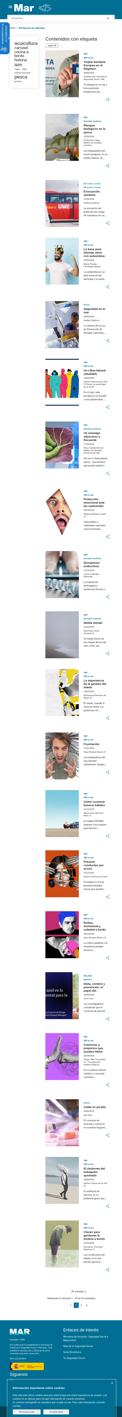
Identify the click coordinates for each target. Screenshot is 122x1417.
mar (24, 69)
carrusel (21, 48)
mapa (17, 69)
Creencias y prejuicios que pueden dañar (93, 1048)
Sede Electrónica (72, 1352)
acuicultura (26, 43)
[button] (107, 99)
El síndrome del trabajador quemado (94, 1172)
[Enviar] (108, 18)
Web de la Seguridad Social (78, 1346)
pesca (20, 77)
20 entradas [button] (79, 1292)
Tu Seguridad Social (74, 1358)
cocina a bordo (21, 54)
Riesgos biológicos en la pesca (94, 129)
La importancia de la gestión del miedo (95, 684)
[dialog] (61, 1398)
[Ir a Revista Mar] (33, 8)
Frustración (91, 744)
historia (20, 60)
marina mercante (22, 73)
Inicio (12, 28)
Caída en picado (95, 1107)
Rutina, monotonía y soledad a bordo (95, 926)
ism (18, 64)
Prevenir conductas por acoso (94, 865)
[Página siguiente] (87, 1305)
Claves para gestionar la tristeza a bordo (94, 1235)
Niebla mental (93, 622)
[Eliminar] (55, 45)
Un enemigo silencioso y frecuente (92, 436)
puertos (18, 81)
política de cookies (31, 1406)
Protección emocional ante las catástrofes (94, 503)
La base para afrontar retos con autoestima (94, 253)
